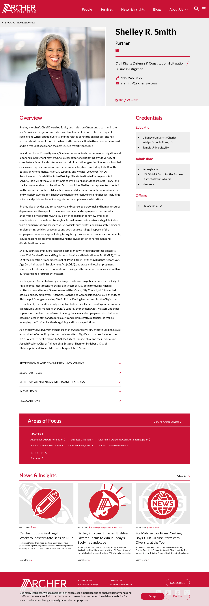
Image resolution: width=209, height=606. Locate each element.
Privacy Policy (85, 580)
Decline (177, 596)
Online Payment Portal (121, 584)
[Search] (196, 9)
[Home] (19, 11)
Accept (152, 596)
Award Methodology (88, 584)
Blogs (157, 9)
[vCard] (117, 50)
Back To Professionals (20, 22)
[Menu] (203, 9)
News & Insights (133, 9)
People (87, 9)
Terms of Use (116, 580)
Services (106, 9)
